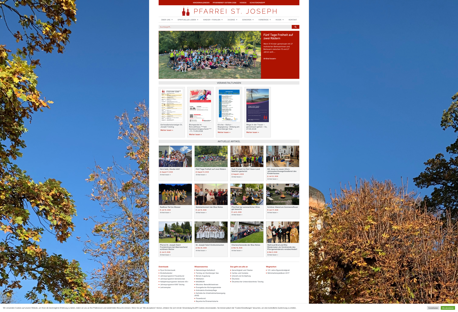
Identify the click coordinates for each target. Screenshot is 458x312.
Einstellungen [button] (433, 308)
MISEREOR (200, 282)
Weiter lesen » (166, 130)
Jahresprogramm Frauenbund (172, 276)
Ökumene (235, 279)
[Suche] (295, 27)
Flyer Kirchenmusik (167, 270)
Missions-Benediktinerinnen (207, 284)
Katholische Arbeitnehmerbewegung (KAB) (209, 294)
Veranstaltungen (229, 82)
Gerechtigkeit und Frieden (242, 270)
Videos (243, 3)
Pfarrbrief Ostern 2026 (224, 3)
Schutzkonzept (257, 3)
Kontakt (293, 20)
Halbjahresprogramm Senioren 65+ (174, 282)
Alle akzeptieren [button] (448, 308)
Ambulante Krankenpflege (206, 290)
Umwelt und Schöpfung (241, 276)
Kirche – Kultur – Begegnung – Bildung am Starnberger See (228, 127)
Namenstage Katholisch (205, 270)
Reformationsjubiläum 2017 (278, 273)
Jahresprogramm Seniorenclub (172, 279)
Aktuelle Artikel (229, 141)
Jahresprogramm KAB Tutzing (172, 284)
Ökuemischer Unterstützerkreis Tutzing (247, 282)
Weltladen (200, 279)
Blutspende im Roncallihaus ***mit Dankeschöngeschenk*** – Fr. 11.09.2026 (200, 128)
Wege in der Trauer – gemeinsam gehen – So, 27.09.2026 (256, 127)
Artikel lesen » (165, 175)
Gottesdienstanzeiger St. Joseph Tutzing (171, 126)
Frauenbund (201, 298)
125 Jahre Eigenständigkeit (279, 270)
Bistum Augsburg (203, 276)
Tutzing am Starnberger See (207, 273)
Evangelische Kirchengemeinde (208, 287)
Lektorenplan (165, 287)
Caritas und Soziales (240, 273)
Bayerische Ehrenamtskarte (207, 301)
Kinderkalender (201, 3)
